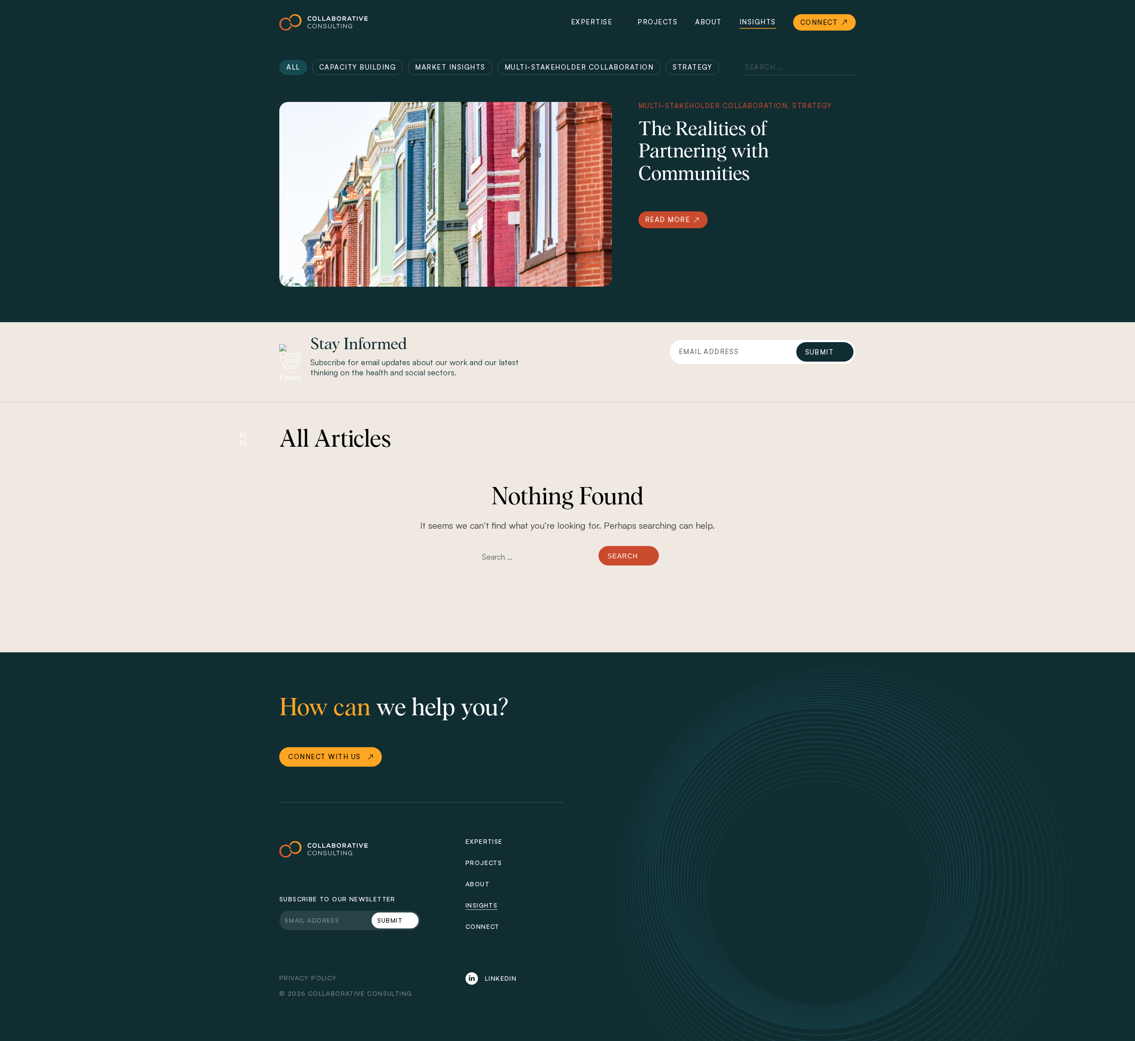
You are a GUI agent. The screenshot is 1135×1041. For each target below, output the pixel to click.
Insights (758, 22)
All (293, 67)
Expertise (592, 22)
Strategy (692, 67)
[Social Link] (473, 978)
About (708, 22)
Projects (657, 22)
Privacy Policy (308, 978)
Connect (483, 926)
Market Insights (450, 67)
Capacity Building (357, 67)
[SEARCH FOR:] (535, 561)
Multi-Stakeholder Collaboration (579, 67)
